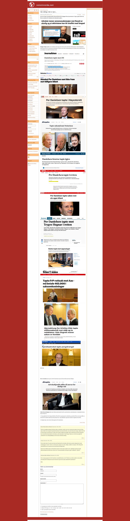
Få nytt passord (31, 133)
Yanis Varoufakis (31, 111)
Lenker (30, 18)
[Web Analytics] (30, 145)
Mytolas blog (31, 49)
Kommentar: (43, 483)
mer (37, 59)
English (30, 39)
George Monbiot (31, 113)
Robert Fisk (30, 106)
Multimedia (31, 35)
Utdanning (31, 31)
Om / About (31, 20)
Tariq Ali (29, 115)
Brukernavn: (30, 123)
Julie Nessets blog (33, 48)
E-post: (41, 473)
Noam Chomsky (31, 95)
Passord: (29, 127)
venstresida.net (45, 5)
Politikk (79, 14)
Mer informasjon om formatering (46, 511)
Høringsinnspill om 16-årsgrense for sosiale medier (32, 67)
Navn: (41, 469)
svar (83, 452)
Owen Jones (30, 102)
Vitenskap (31, 29)
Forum (30, 17)
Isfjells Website (32, 51)
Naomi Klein (30, 109)
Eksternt (31, 40)
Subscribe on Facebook (33, 151)
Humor (84, 14)
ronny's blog (82, 422)
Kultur (30, 27)
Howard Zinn (30, 98)
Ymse (30, 34)
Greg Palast (30, 108)
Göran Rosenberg (31, 117)
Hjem (30, 15)
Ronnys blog (31, 46)
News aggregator (32, 139)
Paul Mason (30, 104)
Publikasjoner (32, 37)
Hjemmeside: (43, 478)
